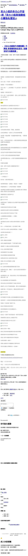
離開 (9, 553)
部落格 (5, 38)
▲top (2, 398)
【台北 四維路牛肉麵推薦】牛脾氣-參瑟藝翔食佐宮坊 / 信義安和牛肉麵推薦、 (15, 48)
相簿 (5, 36)
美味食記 (12, 393)
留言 (14, 389)
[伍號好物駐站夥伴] (14, 524)
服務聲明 (16, 535)
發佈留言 (3, 409)
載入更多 (3, 400)
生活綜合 (12, 33)
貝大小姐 (3, 379)
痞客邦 (11, 389)
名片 (5, 39)
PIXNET (7, 533)
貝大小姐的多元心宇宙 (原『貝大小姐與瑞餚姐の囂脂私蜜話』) (13, 15)
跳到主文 (3, 22)
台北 (11, 395)
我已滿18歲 (3, 553)
